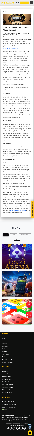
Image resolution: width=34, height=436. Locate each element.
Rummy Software (7, 379)
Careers (4, 341)
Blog (3, 338)
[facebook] (14, 428)
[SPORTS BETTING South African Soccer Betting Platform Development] (17, 284)
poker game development (11, 48)
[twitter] (17, 428)
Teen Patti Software (7, 382)
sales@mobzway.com (10, 407)
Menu (31, 2)
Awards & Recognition (8, 362)
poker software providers (18, 210)
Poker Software (6, 374)
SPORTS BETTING (25, 235)
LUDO (17, 239)
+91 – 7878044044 (9, 402)
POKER (13, 235)
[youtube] (22, 428)
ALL (6, 235)
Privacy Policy (13, 425)
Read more (23, 421)
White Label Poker (7, 390)
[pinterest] (19, 428)
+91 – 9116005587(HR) (10, 404)
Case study (5, 371)
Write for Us (5, 357)
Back (6, 11)
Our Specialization (7, 359)
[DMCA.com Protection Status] (4, 409)
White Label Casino (7, 387)
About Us (4, 343)
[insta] (11, 428)
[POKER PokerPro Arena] (17, 256)
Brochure (4, 351)
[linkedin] (8, 428)
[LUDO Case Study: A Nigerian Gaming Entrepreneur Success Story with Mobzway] (17, 311)
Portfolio (5, 349)
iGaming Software (7, 392)
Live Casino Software (7, 384)
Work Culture (5, 354)
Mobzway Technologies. (15, 424)
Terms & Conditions (20, 425)
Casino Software (6, 376)
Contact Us (5, 346)
